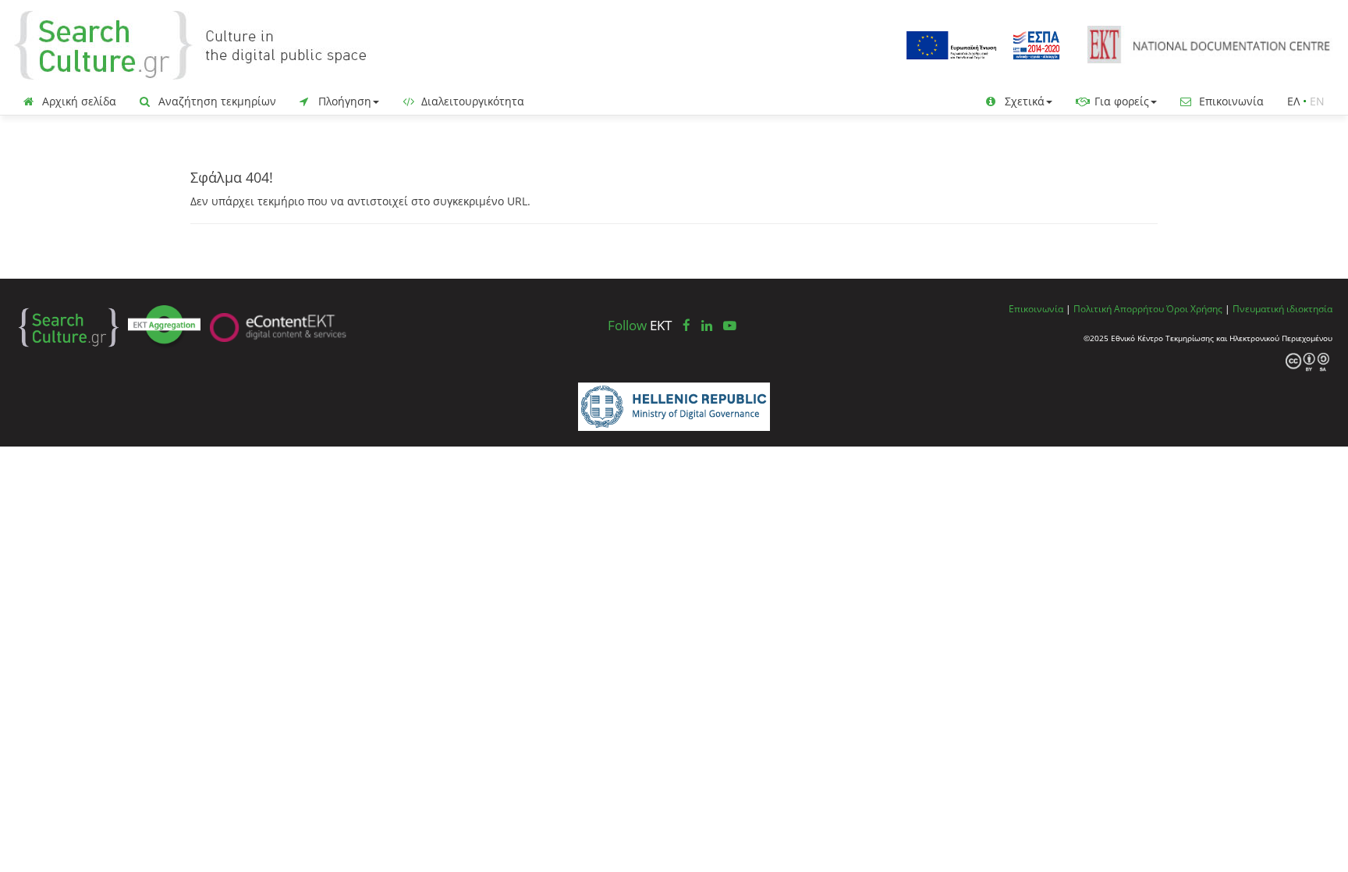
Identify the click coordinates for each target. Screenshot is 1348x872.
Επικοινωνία (1230, 101)
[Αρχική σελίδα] (203, 44)
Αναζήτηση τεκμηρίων (215, 101)
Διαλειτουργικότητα (471, 101)
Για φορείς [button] (1120, 101)
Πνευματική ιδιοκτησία (1282, 308)
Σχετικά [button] (1023, 101)
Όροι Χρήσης (1194, 308)
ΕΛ (1293, 101)
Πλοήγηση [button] (343, 101)
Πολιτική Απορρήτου (1118, 308)
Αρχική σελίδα (77, 101)
